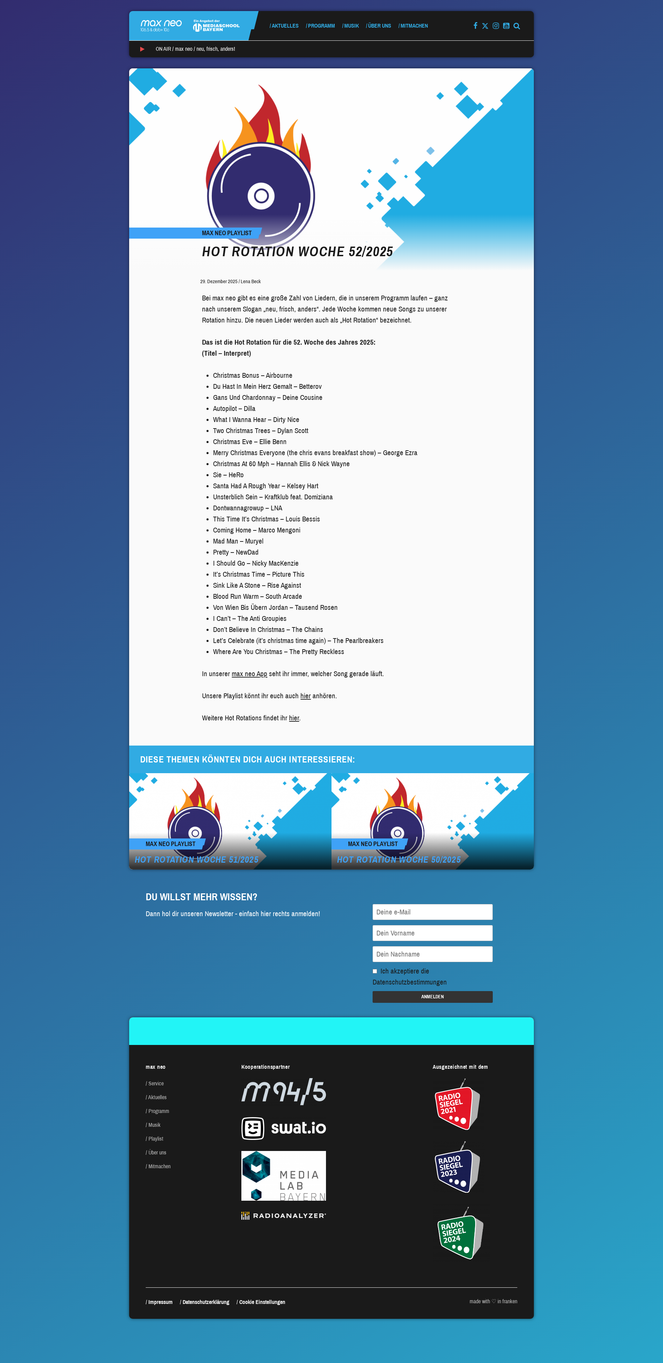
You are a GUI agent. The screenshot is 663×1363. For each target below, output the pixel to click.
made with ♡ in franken (493, 1301)
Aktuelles (285, 26)
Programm (321, 26)
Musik (351, 26)
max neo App (249, 674)
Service (156, 1083)
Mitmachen (414, 26)
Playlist (155, 1139)
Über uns (379, 26)
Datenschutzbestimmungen (410, 982)
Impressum (160, 1302)
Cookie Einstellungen (262, 1302)
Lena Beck (251, 281)
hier (305, 696)
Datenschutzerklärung (206, 1302)
